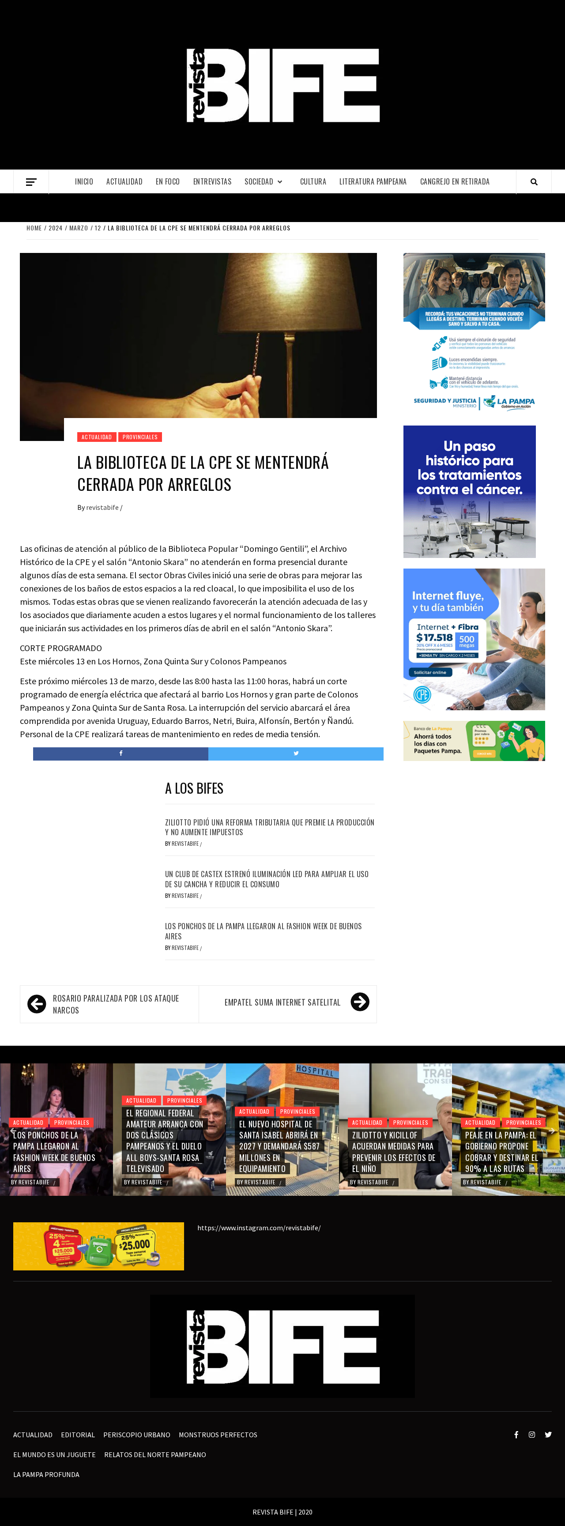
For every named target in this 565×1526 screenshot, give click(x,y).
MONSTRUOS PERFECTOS (218, 1434)
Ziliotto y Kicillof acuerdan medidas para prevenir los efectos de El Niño (394, 1151)
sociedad (259, 181)
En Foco (168, 181)
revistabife (103, 507)
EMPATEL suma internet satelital (283, 1002)
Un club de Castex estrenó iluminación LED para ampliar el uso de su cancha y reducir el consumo (267, 879)
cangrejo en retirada (455, 181)
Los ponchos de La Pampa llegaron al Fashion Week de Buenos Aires (263, 931)
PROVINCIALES (140, 437)
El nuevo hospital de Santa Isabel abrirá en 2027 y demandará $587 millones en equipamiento (279, 1146)
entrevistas (212, 181)
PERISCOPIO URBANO (136, 1434)
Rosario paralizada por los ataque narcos (116, 1004)
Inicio (84, 181)
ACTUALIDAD (124, 181)
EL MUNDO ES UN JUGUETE (54, 1454)
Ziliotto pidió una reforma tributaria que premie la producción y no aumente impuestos (270, 827)
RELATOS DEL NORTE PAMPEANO (155, 1454)
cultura (313, 181)
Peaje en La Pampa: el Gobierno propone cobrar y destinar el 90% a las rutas (502, 1151)
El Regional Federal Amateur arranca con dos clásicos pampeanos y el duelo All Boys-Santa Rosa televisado (164, 1140)
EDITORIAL (78, 1434)
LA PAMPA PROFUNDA (46, 1474)
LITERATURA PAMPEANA (373, 181)
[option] (56, 1129)
